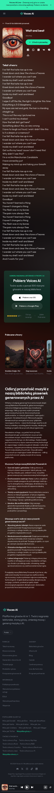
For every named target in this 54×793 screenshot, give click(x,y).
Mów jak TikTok (9, 731)
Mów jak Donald (9, 721)
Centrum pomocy (36, 664)
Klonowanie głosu (10, 655)
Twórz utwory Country (11, 747)
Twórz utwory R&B (27, 744)
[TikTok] (32, 769)
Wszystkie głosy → (24, 731)
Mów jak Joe (35, 724)
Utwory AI (33, 651)
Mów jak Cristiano (10, 728)
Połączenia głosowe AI (12, 673)
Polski (6, 632)
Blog (31, 655)
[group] (27, 791)
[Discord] (17, 769)
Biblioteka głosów (36, 646)
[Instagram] (27, 769)
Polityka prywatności (11, 684)
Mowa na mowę (9, 651)
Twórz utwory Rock (10, 744)
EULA (5, 696)
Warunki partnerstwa (11, 701)
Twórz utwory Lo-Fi (27, 751)
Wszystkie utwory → (10, 754)
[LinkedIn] (36, 769)
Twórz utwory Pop (10, 740)
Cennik (32, 660)
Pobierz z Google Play (29, 306)
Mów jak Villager (39, 728)
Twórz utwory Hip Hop (28, 740)
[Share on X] (38, 49)
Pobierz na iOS (29, 297)
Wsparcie (6, 705)
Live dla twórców (36, 669)
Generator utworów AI (12, 660)
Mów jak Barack (25, 728)
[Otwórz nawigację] (4, 13)
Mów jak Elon (22, 721)
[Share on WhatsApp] (33, 49)
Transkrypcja (8, 664)
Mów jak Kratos (22, 724)
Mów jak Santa (8, 724)
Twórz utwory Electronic (32, 747)
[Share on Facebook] (28, 49)
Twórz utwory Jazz (10, 751)
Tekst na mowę (8, 646)
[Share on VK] (43, 49)
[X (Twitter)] (22, 769)
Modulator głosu (9, 669)
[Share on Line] (49, 49)
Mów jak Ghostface (37, 721)
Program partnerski (37, 673)
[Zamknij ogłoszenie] (50, 5)
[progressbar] (27, 791)
